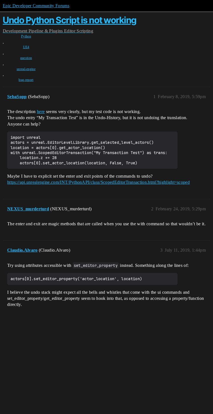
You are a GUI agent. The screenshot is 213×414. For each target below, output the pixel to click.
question (26, 58)
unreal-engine (26, 69)
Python (26, 36)
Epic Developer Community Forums (36, 5)
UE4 (26, 47)
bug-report (26, 80)
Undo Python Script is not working (69, 20)
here (41, 111)
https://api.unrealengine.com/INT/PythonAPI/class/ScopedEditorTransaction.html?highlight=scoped (98, 182)
